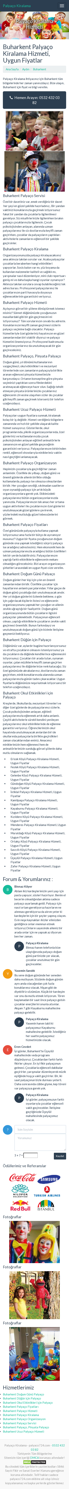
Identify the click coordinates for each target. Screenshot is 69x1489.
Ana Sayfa (12, 69)
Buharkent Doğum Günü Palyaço (23, 1394)
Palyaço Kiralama (17, 5)
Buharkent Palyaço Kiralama (21, 1415)
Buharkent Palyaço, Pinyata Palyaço (26, 1427)
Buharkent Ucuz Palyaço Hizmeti (23, 1431)
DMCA (34, 1457)
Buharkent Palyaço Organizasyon (24, 1419)
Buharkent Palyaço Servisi (19, 1423)
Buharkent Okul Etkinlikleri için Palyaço (28, 1402)
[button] (5, 25)
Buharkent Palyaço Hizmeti (20, 1411)
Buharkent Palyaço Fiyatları (21, 1406)
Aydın (25, 69)
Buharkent (39, 69)
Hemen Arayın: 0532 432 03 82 (36, 100)
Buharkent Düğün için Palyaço (22, 1398)
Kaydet (60, 1156)
